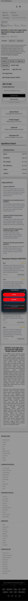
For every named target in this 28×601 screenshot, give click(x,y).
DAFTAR (14, 299)
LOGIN (14, 294)
